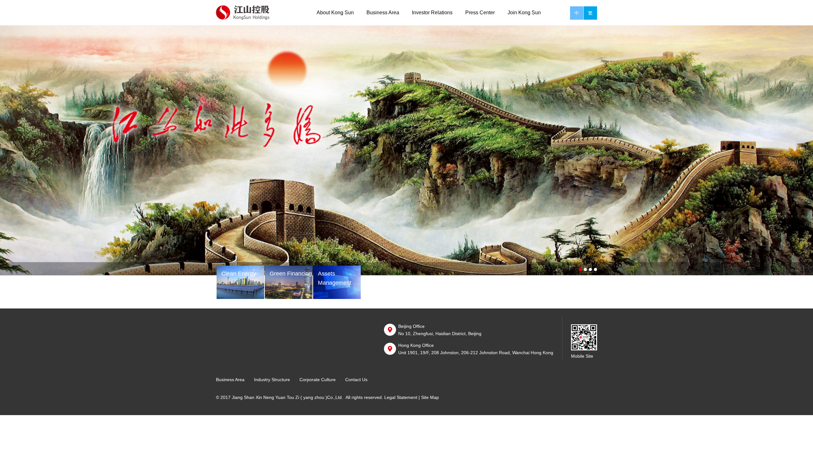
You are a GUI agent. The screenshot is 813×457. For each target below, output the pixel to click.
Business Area (382, 12)
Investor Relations (432, 12)
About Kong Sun (335, 12)
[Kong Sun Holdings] (247, 12)
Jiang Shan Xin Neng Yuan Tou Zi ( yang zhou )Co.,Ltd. (287, 397)
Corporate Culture (317, 379)
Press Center (480, 12)
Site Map (430, 397)
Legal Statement (400, 397)
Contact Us (356, 379)
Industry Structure (272, 379)
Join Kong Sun (524, 12)
